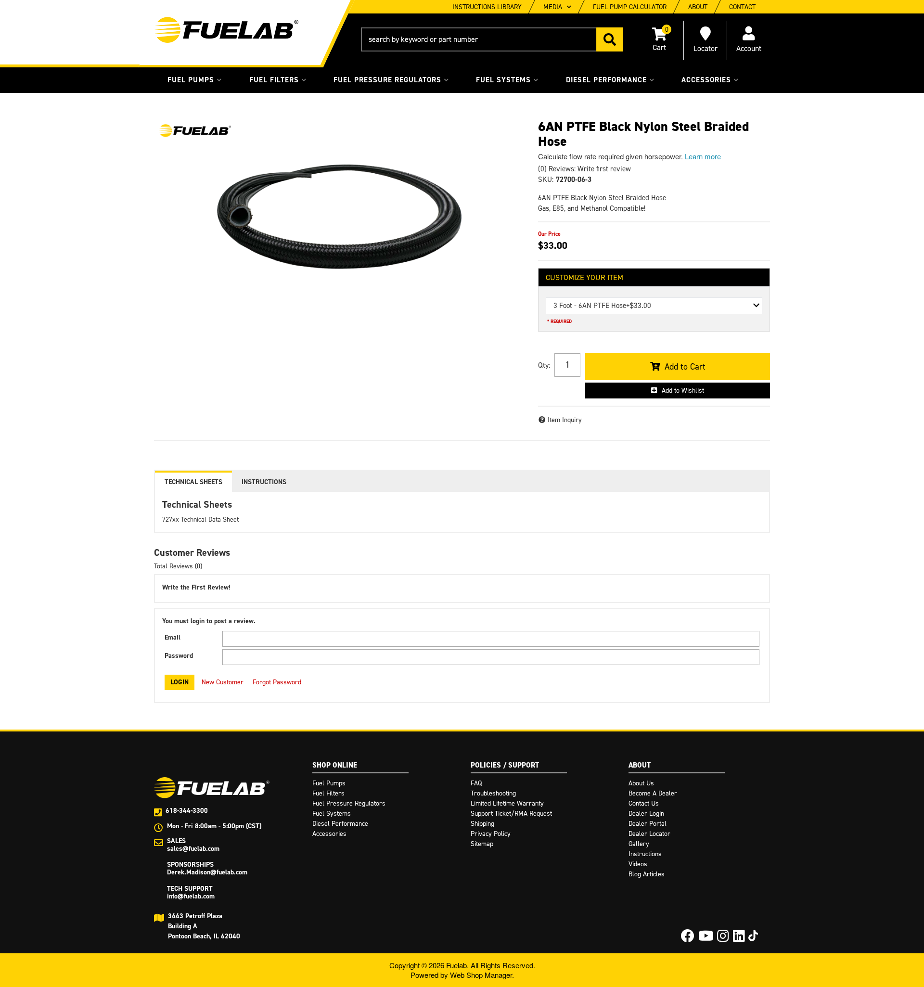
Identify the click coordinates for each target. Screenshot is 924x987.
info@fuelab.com (191, 896)
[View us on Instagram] (723, 938)
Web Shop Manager (481, 975)
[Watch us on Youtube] (706, 938)
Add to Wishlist (683, 390)
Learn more (703, 156)
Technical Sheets (193, 482)
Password (179, 655)
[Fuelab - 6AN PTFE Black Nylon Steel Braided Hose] (195, 130)
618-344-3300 (187, 810)
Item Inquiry (565, 419)
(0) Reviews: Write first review (584, 169)
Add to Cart (685, 366)
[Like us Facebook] (687, 938)
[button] (492, 39)
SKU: (545, 179)
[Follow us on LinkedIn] (739, 938)
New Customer (223, 682)
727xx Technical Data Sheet (200, 519)
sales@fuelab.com (193, 848)
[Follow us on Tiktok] (753, 935)
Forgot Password (277, 682)
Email (172, 637)
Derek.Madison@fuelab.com (207, 872)
